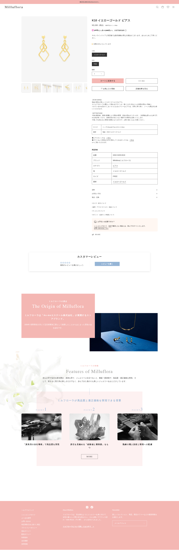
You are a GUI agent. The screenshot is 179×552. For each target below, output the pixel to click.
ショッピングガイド (100, 226)
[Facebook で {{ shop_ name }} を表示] (91, 507)
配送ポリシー (26, 534)
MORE (89, 456)
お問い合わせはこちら (101, 228)
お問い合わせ (26, 521)
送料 (93, 190)
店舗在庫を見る (142, 88)
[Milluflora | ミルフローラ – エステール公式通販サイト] (14, 7)
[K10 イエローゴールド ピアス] (26, 88)
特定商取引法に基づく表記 (30, 524)
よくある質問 (26, 518)
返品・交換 (95, 197)
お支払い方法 (96, 193)
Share (97, 234)
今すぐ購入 (141, 81)
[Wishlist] (168, 7)
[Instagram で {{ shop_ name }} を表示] (87, 507)
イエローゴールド (119, 182)
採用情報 (24, 544)
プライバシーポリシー (29, 528)
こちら (108, 138)
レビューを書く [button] (107, 264)
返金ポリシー (26, 531)
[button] (157, 7)
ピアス (115, 166)
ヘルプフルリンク (27, 510)
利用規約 (24, 537)
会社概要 (24, 541)
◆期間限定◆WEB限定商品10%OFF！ (89, 1)
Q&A (109, 226)
